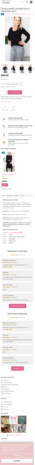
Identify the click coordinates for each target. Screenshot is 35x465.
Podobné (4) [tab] (9, 196)
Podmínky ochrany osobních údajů (9, 385)
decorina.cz (6, 409)
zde (19, 451)
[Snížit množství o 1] (7, 93)
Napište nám (4, 387)
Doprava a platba (5, 389)
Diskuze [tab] (22, 196)
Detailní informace (5, 102)
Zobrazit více (17, 368)
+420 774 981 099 (7, 404)
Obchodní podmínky (6, 382)
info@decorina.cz (7, 402)
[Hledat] (22, 2)
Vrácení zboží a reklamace (7, 391)
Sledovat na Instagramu (15, 435)
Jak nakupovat (4, 380)
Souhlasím (17, 461)
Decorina (5, 407)
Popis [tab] (3, 196)
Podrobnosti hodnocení (27, 14)
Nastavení (17, 455)
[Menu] (31, 2)
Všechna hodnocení (17, 306)
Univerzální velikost (7, 189)
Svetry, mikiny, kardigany (16, 232)
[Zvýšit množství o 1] (7, 91)
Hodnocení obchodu (17, 313)
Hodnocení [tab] (16, 196)
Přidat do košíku (16, 92)
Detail (5, 185)
